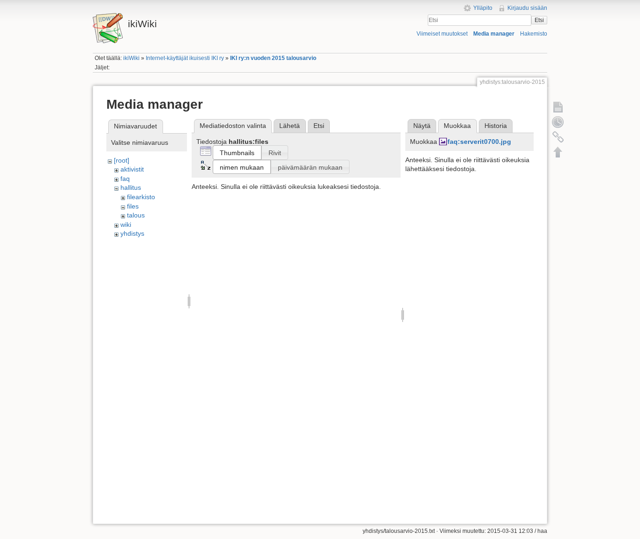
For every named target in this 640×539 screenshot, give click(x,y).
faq (125, 178)
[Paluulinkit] (558, 136)
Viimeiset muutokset (442, 33)
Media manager (493, 33)
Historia (495, 125)
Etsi (539, 20)
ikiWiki (131, 58)
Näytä (422, 125)
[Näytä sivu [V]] (558, 106)
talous (136, 215)
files (133, 206)
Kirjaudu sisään (527, 8)
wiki (125, 224)
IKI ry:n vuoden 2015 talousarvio (273, 58)
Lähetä (289, 125)
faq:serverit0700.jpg (479, 141)
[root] (121, 160)
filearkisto (141, 197)
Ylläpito (482, 8)
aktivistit (132, 169)
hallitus (130, 187)
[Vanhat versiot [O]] (558, 121)
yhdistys (132, 233)
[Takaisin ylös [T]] (558, 151)
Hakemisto (533, 33)
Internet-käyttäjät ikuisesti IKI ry (185, 58)
